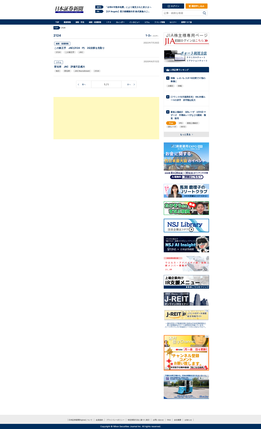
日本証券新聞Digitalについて (80, 420)
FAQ (169, 420)
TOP (57, 22)
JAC (81, 52)
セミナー (173, 22)
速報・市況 (80, 22)
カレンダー (120, 22)
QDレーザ (172, 127)
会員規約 (99, 420)
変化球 (67, 71)
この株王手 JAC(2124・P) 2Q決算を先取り (79, 47)
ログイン (174, 6)
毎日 (58, 71)
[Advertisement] (106, 118)
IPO (180, 123)
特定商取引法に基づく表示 (139, 420)
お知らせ (188, 420)
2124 (58, 52)
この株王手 (69, 52)
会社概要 (177, 420)
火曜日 (170, 86)
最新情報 (67, 22)
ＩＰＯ (108, 22)
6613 (183, 127)
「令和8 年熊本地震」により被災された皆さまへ (128, 7)
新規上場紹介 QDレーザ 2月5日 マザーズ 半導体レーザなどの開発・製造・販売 (188, 115)
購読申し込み (197, 6)
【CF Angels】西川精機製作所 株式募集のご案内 (128, 11)
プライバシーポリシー (115, 420)
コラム (147, 22)
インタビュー (134, 22)
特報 (180, 86)
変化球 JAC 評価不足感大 (70, 66)
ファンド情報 (159, 22)
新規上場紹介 (192, 123)
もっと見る (185, 134)
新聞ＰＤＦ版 (186, 22)
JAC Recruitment (82, 71)
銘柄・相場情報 (95, 22)
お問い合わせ (158, 420)
